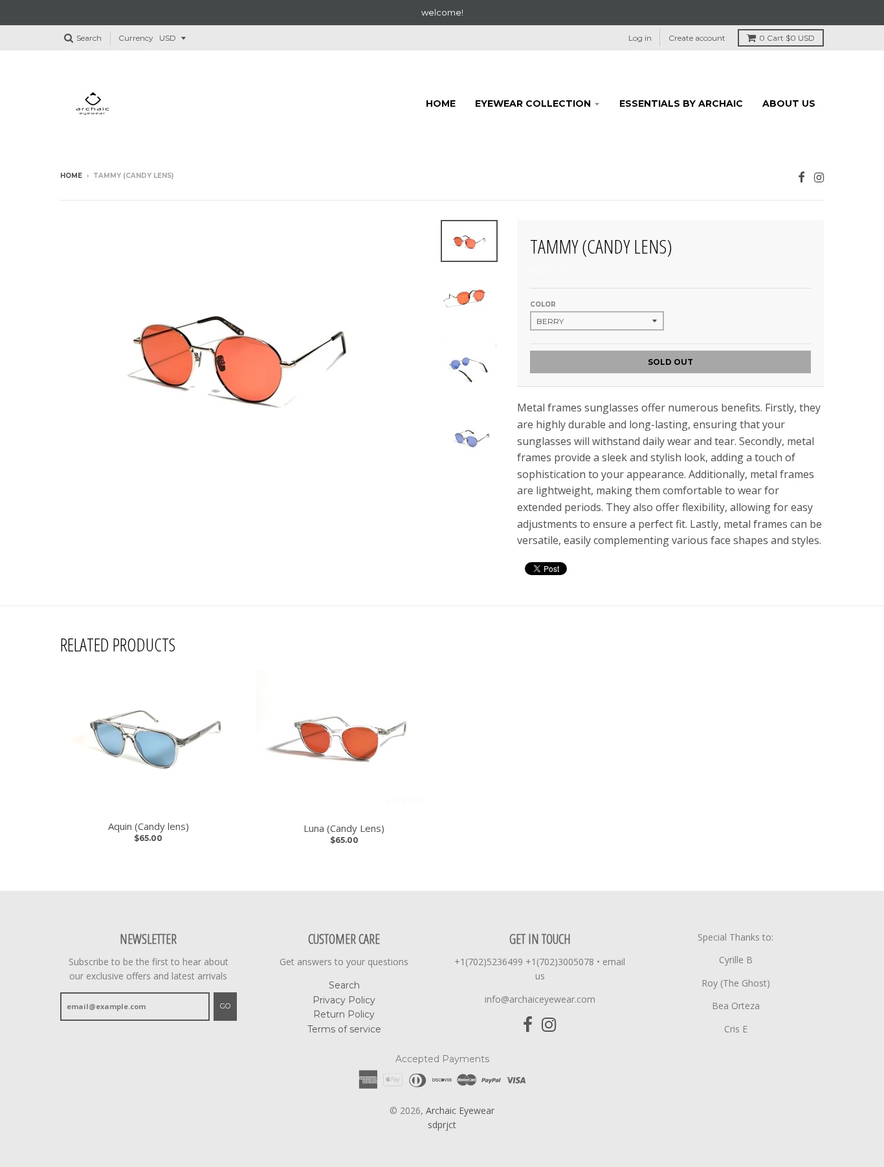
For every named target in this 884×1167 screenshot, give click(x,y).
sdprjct (442, 1124)
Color (543, 304)
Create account (697, 38)
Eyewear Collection (533, 103)
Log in (640, 38)
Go (225, 1005)
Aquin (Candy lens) (148, 826)
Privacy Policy (344, 1000)
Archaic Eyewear (460, 1110)
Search (344, 985)
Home (441, 103)
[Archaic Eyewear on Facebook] (801, 177)
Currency (135, 38)
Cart (787, 38)
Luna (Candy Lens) (344, 828)
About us (788, 103)
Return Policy (344, 1014)
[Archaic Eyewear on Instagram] (819, 177)
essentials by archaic (681, 103)
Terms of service (344, 1029)
